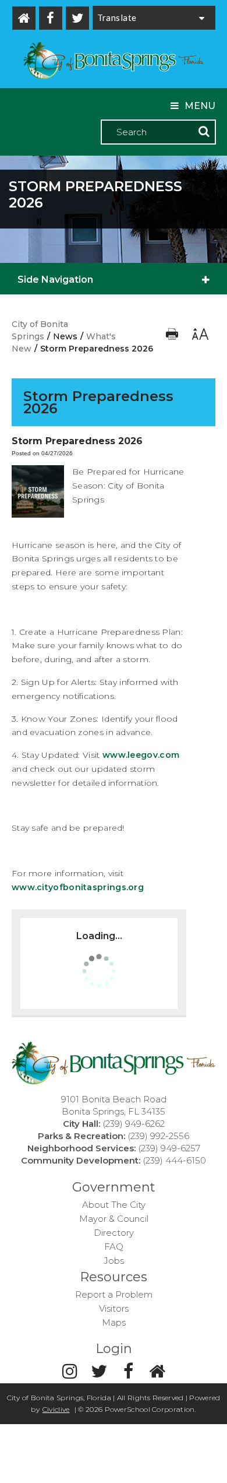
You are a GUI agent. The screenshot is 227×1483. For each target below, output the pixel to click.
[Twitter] (77, 18)
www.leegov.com (140, 755)
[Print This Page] (173, 337)
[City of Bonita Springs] (113, 62)
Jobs (114, 1260)
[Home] (24, 18)
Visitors (114, 1308)
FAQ (113, 1246)
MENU (200, 105)
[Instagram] (69, 1371)
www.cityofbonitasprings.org (78, 887)
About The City (114, 1204)
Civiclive (56, 1409)
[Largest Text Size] (199, 337)
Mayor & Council (113, 1218)
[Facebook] (50, 18)
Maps (114, 1322)
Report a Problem (113, 1294)
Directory (114, 1232)
